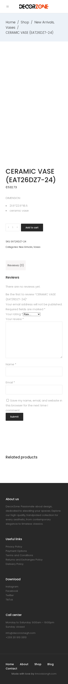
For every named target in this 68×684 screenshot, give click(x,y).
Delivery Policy (14, 564)
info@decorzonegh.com (21, 633)
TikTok (9, 599)
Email (10, 382)
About (24, 664)
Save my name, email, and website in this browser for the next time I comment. (34, 405)
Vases (10, 27)
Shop (25, 22)
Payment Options (16, 551)
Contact (11, 668)
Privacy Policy (14, 546)
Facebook (12, 591)
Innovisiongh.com (45, 674)
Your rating (14, 314)
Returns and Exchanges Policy (24, 559)
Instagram (12, 586)
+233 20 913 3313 (16, 637)
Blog (50, 664)
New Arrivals (44, 22)
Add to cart (32, 227)
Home (10, 22)
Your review (15, 319)
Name (11, 364)
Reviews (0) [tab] (16, 265)
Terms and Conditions (19, 555)
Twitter (10, 595)
